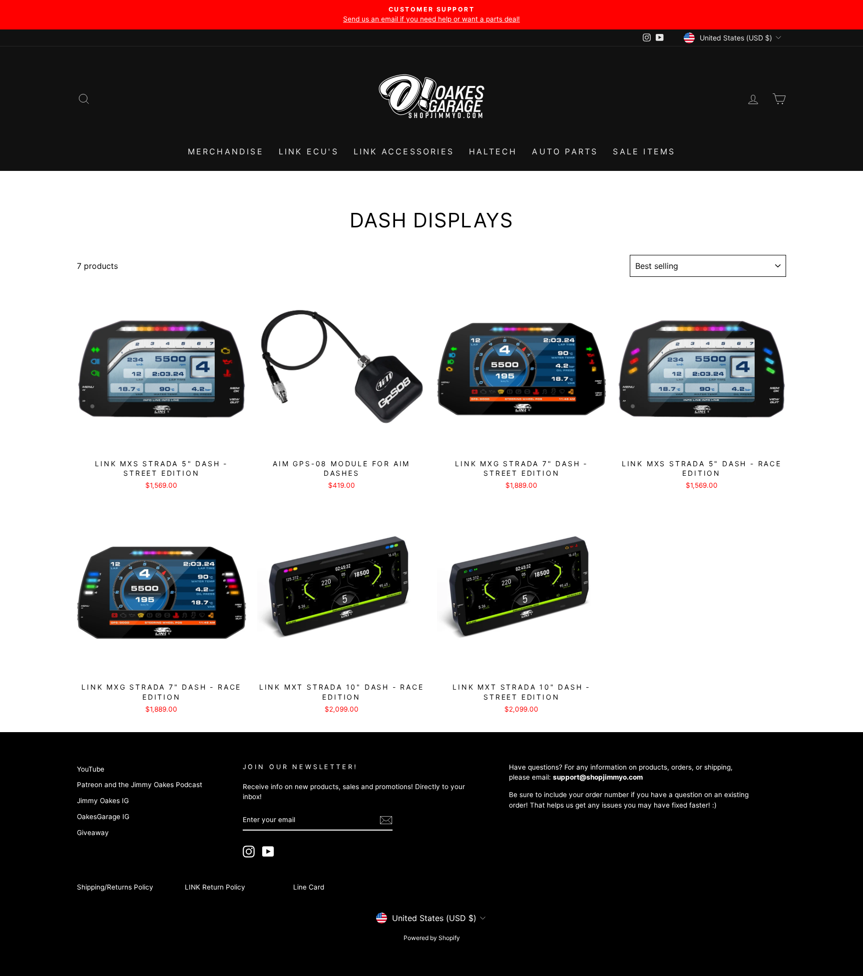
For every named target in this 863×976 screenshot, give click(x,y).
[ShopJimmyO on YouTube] (268, 852)
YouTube (90, 769)
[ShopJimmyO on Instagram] (249, 852)
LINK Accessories (404, 151)
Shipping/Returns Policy (115, 887)
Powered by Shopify (432, 938)
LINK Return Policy (215, 887)
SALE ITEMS (644, 151)
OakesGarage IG (103, 817)
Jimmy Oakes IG (103, 801)
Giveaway (93, 833)
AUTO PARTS (565, 151)
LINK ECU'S (309, 151)
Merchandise (226, 151)
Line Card (308, 887)
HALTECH (493, 151)
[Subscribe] (386, 820)
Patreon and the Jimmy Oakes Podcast (139, 785)
